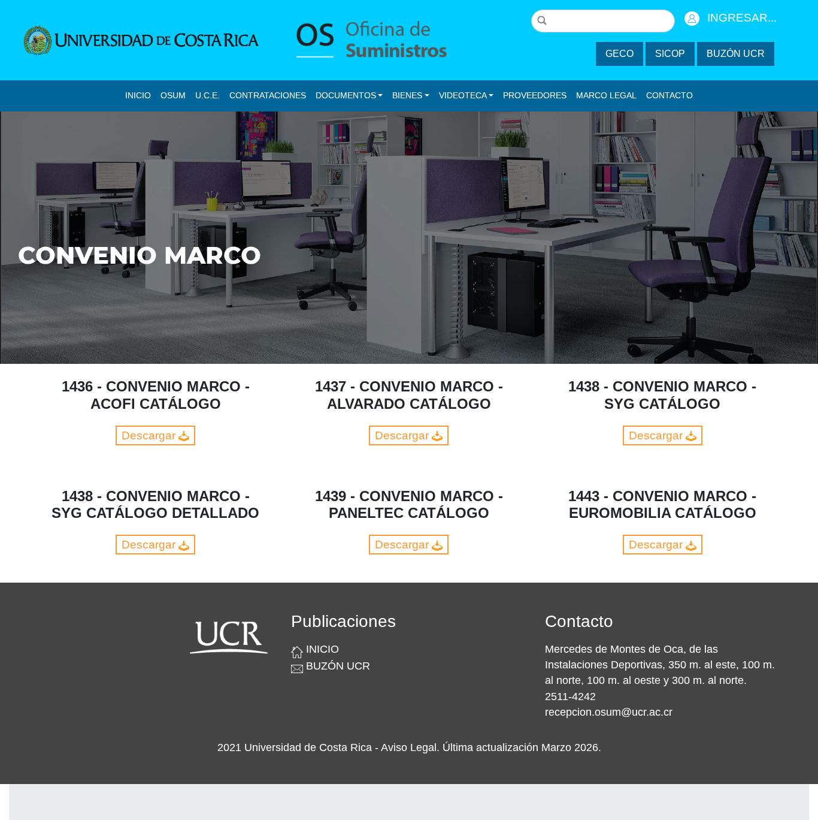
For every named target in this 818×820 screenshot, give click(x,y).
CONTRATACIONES (267, 95)
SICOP (670, 54)
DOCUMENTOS (346, 95)
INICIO (138, 95)
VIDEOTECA (463, 95)
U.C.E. (207, 95)
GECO (619, 54)
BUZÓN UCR (736, 54)
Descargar (150, 435)
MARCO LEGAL (606, 95)
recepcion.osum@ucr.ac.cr (608, 712)
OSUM (173, 95)
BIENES (407, 95)
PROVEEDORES (534, 95)
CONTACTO (669, 95)
